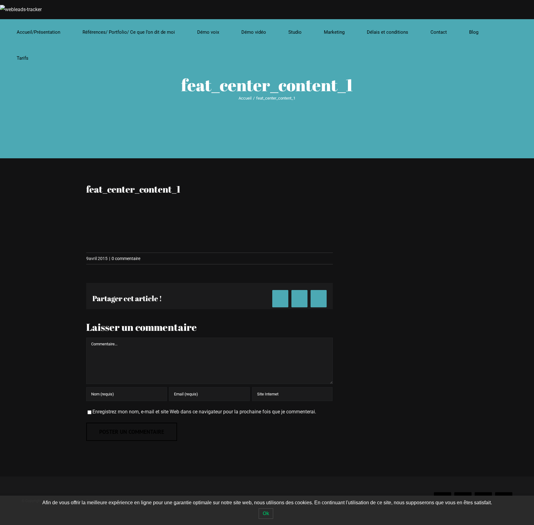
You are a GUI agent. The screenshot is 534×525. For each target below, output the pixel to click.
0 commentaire (126, 258)
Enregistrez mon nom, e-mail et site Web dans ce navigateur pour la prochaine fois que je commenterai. (204, 412)
